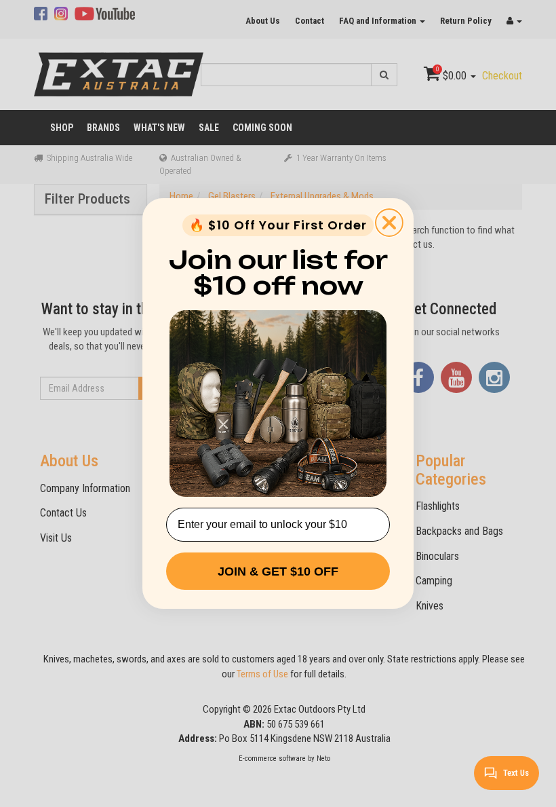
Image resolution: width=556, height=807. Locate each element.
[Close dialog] (389, 222)
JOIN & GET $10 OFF (278, 571)
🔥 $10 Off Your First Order (278, 225)
